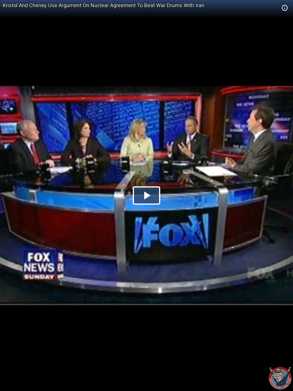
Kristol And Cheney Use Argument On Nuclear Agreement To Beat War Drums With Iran (103, 5)
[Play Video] (146, 195)
